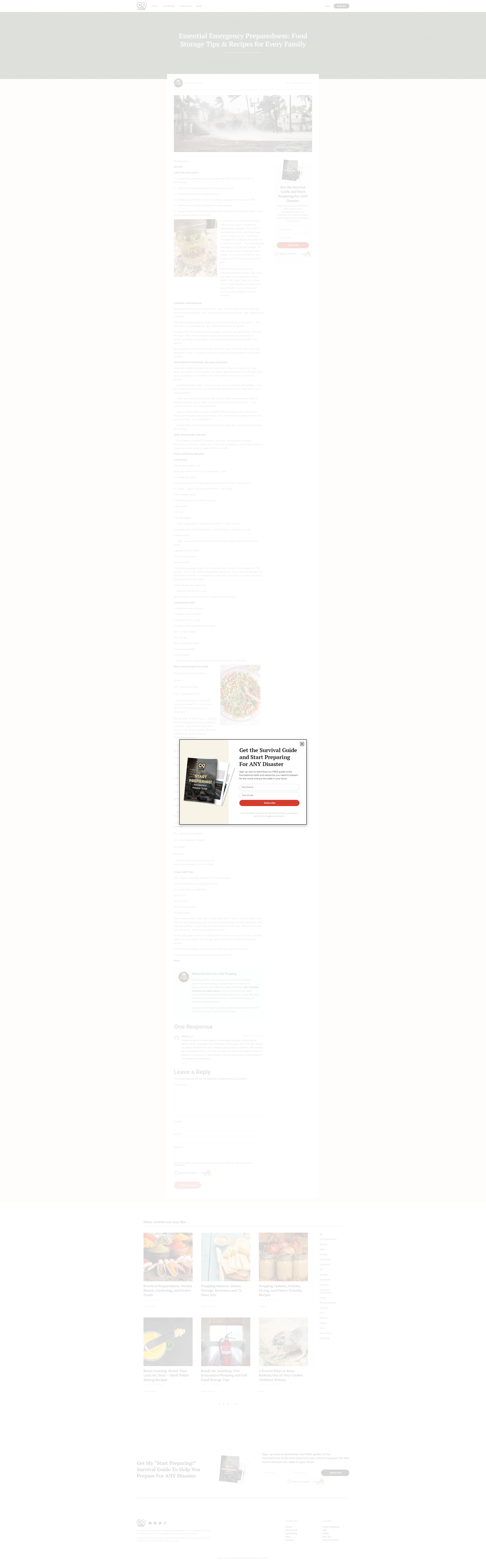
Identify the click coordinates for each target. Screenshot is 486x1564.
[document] (243, 782)
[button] (302, 744)
